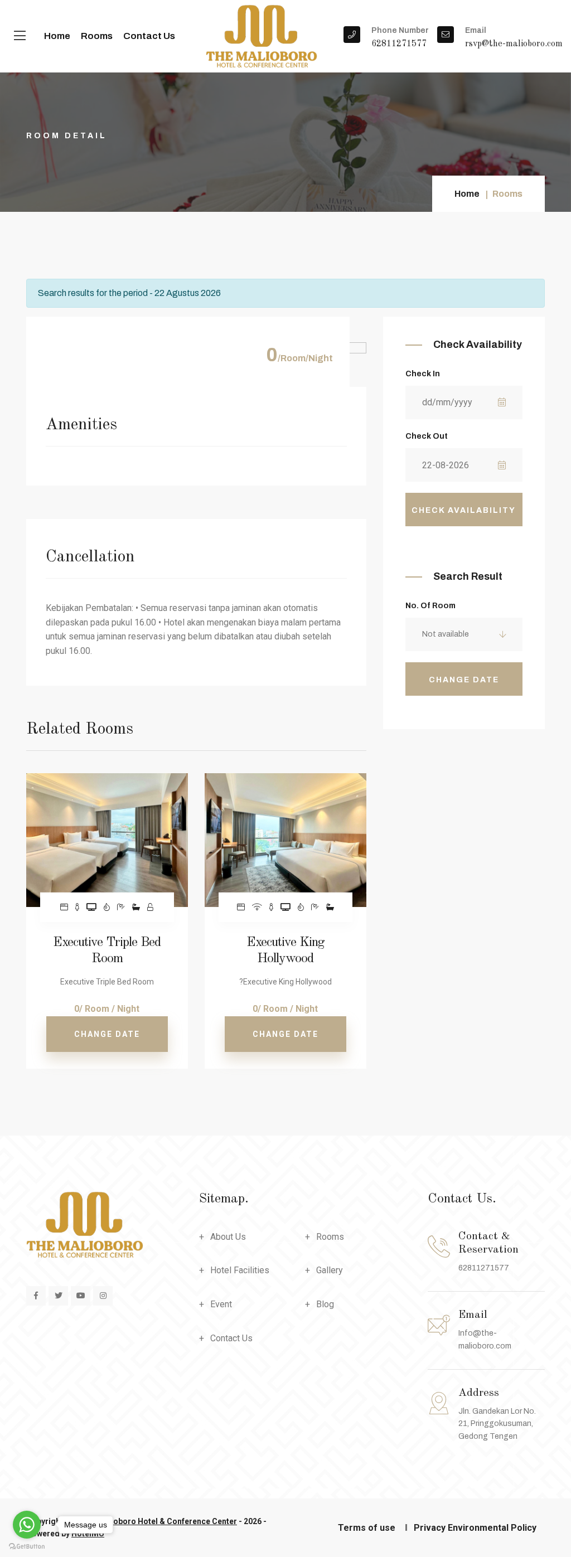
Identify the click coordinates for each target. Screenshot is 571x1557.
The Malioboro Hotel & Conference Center (159, 1521)
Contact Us (149, 36)
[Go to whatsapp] (27, 1525)
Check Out (426, 436)
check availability (464, 510)
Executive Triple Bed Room (107, 951)
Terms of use (366, 1527)
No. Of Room (430, 606)
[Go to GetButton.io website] (27, 1546)
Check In (422, 374)
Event (221, 1304)
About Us (228, 1236)
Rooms (97, 36)
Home (57, 36)
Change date (107, 1034)
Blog (325, 1304)
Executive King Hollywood (285, 951)
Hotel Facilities (239, 1270)
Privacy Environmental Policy (475, 1527)
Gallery (329, 1270)
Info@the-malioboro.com (484, 1339)
